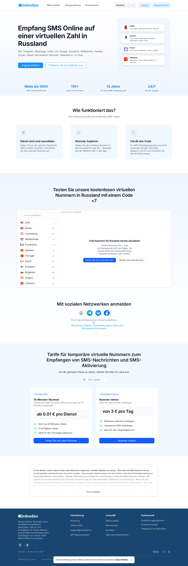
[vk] (98, 313)
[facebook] (107, 313)
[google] (81, 313)
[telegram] (90, 313)
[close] (131, 559)
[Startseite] (28, 5)
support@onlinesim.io (81, 530)
